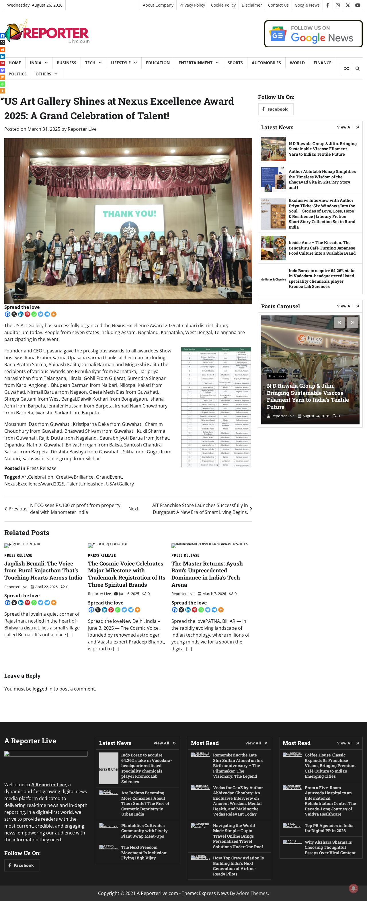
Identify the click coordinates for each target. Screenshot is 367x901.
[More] (53, 314)
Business (66, 62)
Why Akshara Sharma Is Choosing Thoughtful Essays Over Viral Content (330, 847)
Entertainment (195, 62)
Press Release (41, 468)
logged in (42, 689)
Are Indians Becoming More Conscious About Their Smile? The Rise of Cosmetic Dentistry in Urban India (145, 803)
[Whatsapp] (34, 314)
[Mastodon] (2, 70)
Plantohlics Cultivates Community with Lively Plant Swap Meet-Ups (144, 831)
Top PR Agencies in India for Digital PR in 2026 (329, 828)
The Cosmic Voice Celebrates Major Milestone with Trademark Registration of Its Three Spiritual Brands (126, 574)
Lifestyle (121, 62)
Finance (322, 62)
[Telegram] (47, 314)
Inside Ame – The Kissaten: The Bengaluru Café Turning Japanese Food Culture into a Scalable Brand (322, 248)
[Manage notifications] (353, 888)
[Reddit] (2, 49)
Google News (307, 5)
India (36, 62)
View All (345, 127)
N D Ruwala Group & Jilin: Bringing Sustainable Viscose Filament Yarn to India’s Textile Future (323, 149)
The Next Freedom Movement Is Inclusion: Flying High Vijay (144, 853)
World (297, 62)
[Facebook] (7, 314)
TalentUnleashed (85, 484)
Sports (235, 62)
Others (43, 74)
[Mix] (2, 77)
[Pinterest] (27, 314)
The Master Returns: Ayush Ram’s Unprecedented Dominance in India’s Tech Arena (207, 574)
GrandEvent (109, 477)
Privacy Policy (192, 5)
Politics (18, 74)
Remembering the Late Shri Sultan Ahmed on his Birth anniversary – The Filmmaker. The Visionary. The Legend (238, 765)
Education (158, 62)
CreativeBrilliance (74, 477)
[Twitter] (40, 314)
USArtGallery (120, 484)
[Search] (357, 68)
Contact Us (278, 5)
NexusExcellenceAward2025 (34, 484)
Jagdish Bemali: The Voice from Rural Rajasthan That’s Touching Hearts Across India (43, 570)
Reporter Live (82, 129)
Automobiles (266, 62)
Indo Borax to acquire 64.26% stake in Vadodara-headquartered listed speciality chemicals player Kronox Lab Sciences (322, 278)
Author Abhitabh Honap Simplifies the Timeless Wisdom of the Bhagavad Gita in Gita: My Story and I (322, 179)
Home (15, 62)
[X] (14, 314)
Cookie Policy (223, 5)
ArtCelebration (37, 477)
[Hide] (2, 99)
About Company (158, 5)
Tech (90, 62)
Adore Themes (252, 893)
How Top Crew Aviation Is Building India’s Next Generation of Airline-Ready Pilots (238, 866)
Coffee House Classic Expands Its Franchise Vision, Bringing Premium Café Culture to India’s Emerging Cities (330, 765)
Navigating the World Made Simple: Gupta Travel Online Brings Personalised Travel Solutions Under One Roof (238, 836)
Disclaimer (252, 5)
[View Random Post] (346, 68)
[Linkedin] (21, 314)
